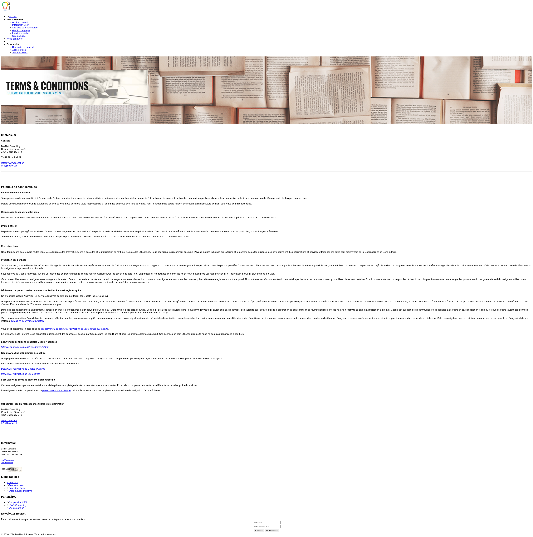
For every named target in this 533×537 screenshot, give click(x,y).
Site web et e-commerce (24, 27)
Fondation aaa (16, 485)
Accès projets (19, 50)
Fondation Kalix (17, 488)
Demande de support (23, 47)
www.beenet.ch (9, 420)
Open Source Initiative (20, 491)
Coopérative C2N (18, 502)
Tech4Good (12, 482)
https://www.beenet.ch (12, 163)
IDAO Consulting (17, 505)
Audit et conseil (20, 22)
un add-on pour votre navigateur (27, 321)
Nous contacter (14, 38)
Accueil (13, 16)
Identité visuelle (20, 33)
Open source (19, 36)
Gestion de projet (21, 30)
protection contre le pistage (56, 390)
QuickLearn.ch (16, 508)
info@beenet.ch (9, 165)
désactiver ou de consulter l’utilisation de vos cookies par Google (74, 329)
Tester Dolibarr (19, 52)
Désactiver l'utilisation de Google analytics (23, 368)
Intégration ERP (20, 25)
